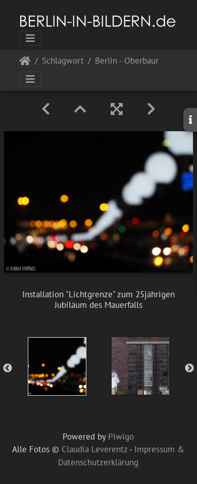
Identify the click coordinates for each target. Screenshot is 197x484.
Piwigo (121, 436)
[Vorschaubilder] (80, 109)
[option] (56, 366)
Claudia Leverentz (94, 449)
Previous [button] (8, 368)
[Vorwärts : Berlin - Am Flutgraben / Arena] (151, 109)
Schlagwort (63, 61)
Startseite (25, 63)
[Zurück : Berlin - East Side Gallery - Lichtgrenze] (45, 109)
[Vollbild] (116, 109)
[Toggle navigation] (30, 38)
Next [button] (189, 368)
